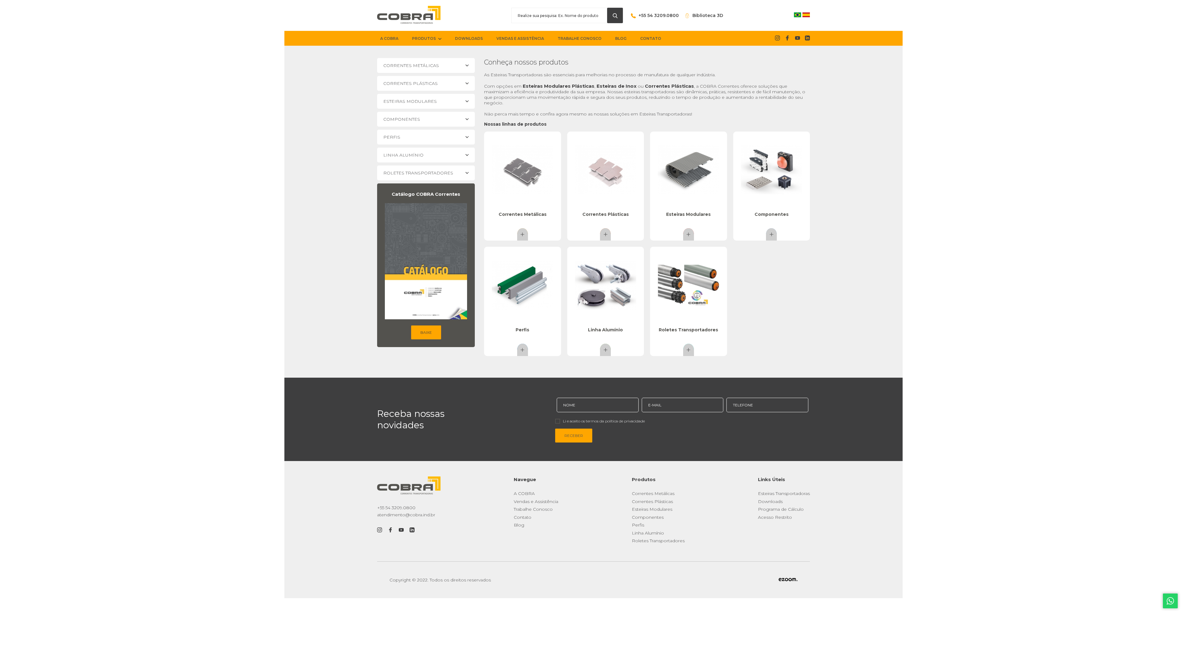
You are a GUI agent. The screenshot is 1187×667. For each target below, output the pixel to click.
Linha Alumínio (648, 533)
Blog (519, 525)
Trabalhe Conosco (533, 509)
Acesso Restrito (775, 517)
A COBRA (524, 493)
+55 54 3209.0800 (396, 507)
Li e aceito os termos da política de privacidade (604, 421)
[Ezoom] (788, 580)
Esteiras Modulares (652, 509)
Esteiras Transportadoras (784, 493)
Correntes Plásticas (652, 501)
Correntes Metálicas (653, 493)
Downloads (770, 501)
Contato (522, 517)
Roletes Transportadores (658, 540)
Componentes (648, 517)
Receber (573, 435)
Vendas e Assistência (536, 501)
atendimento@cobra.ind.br (406, 515)
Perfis (638, 525)
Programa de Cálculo (781, 509)
